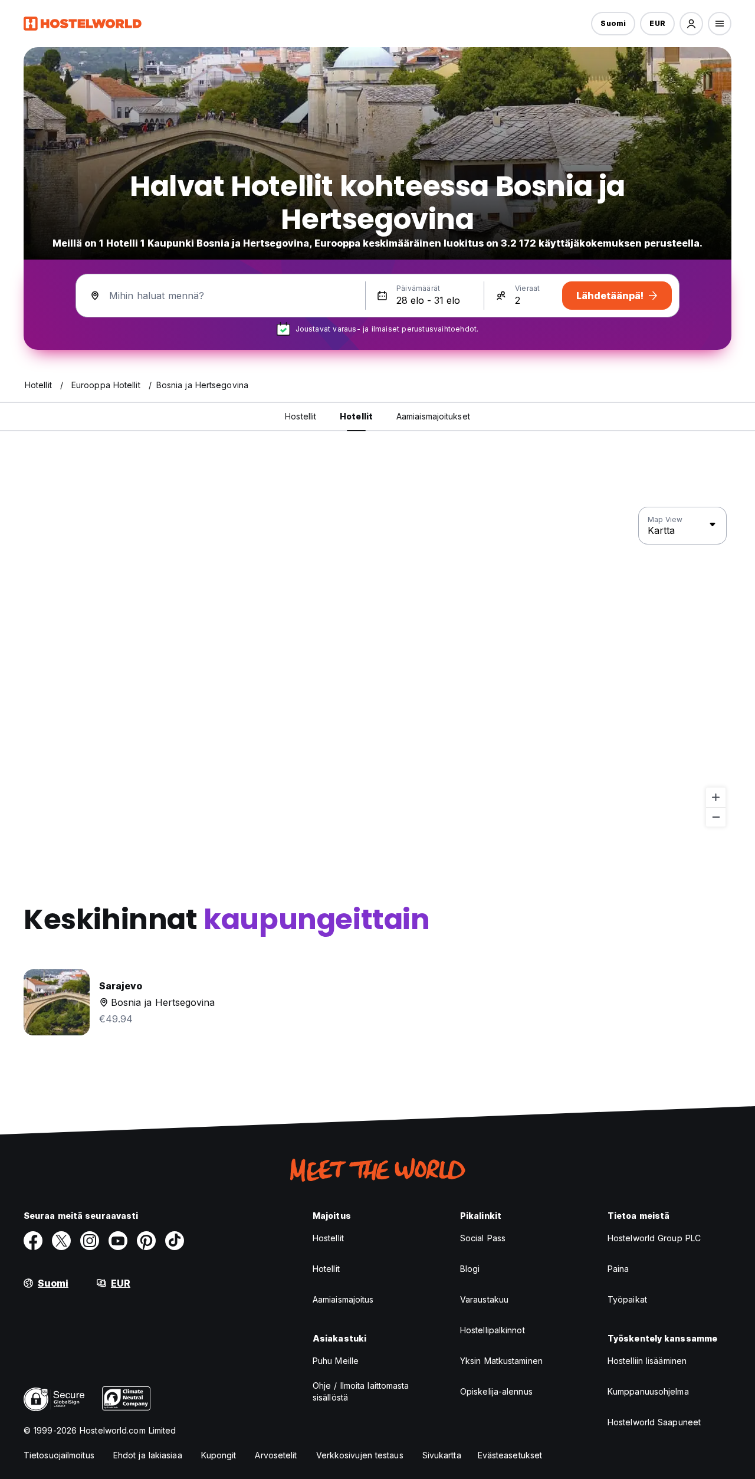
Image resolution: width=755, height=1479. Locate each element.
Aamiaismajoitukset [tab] (433, 416)
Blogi (470, 1269)
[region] (377, 667)
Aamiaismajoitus (343, 1299)
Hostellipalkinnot (492, 1330)
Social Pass (482, 1238)
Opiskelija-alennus (496, 1391)
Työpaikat (627, 1299)
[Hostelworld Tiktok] (174, 1240)
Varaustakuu (484, 1299)
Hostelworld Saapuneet (654, 1422)
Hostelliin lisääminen (647, 1361)
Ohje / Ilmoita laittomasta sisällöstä (361, 1391)
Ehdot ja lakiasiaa (147, 1455)
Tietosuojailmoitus (59, 1455)
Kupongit (219, 1455)
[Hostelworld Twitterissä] (61, 1240)
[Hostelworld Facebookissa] (33, 1240)
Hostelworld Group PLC (654, 1238)
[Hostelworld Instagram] (89, 1240)
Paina (618, 1269)
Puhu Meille (336, 1361)
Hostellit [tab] (300, 416)
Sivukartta (441, 1455)
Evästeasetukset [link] (510, 1455)
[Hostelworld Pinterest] (146, 1240)
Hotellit (326, 1269)
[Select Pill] (691, 23)
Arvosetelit (276, 1455)
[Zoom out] (716, 817)
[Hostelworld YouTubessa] (118, 1240)
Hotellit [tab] (356, 416)
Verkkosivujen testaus (359, 1455)
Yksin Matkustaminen (501, 1361)
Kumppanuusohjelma (648, 1391)
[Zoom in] (716, 797)
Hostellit (328, 1238)
